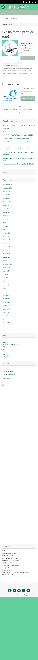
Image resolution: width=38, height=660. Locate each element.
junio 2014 (6, 316)
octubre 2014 (6, 302)
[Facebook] (23, 2)
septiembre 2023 (7, 205)
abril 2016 (6, 250)
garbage (18, 68)
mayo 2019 (6, 226)
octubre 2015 (6, 260)
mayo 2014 (6, 319)
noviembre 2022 (7, 212)
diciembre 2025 (7, 184)
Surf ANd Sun (7, 356)
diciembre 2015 (7, 254)
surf (22, 112)
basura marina (11, 68)
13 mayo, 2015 (18, 107)
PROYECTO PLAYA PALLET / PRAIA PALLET (18, 135)
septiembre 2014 (7, 305)
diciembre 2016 (7, 247)
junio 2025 (6, 195)
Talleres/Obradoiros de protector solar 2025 (16, 138)
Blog (4, 349)
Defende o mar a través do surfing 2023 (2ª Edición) (18, 164)
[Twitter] (26, 2)
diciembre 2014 (7, 295)
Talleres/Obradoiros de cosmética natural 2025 (16, 142)
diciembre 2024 (7, 198)
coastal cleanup (22, 109)
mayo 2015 (6, 278)
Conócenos (6, 354)
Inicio (4, 340)
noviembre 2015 (7, 257)
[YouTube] (32, 2)
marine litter (11, 70)
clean (17, 109)
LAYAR (5, 145)
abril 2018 (6, 236)
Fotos (4, 352)
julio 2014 (6, 312)
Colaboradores (28, 107)
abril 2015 (6, 281)
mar (6, 70)
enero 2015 (6, 292)
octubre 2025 (6, 191)
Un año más (10, 84)
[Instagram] (29, 2)
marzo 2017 (6, 243)
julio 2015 (6, 271)
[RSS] (35, 2)
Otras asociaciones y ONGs (11, 344)
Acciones (5, 342)
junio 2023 (6, 209)
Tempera (26, 595)
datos (28, 109)
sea (11, 73)
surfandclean (7, 63)
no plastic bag (28, 70)
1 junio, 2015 (17, 63)
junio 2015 (6, 274)
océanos (8, 73)
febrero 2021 (6, 219)
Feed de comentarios (9, 374)
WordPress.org (7, 378)
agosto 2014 (6, 309)
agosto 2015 (6, 267)
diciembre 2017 (7, 240)
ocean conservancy (15, 112)
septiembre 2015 (7, 264)
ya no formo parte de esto (25, 73)
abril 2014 (6, 323)
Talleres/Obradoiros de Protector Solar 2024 (16, 149)
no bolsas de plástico (19, 70)
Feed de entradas (8, 371)
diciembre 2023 (7, 202)
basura (6, 68)
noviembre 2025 (7, 188)
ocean (3, 73)
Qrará (4, 131)
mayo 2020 (6, 222)
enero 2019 (6, 229)
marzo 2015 (6, 285)
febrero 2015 (6, 288)
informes (4, 112)
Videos (5, 347)
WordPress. (33, 595)
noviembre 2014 (7, 298)
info (31, 109)
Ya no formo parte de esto (10, 65)
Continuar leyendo (27, 58)
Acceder (5, 368)
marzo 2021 (6, 216)
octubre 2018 (6, 233)
